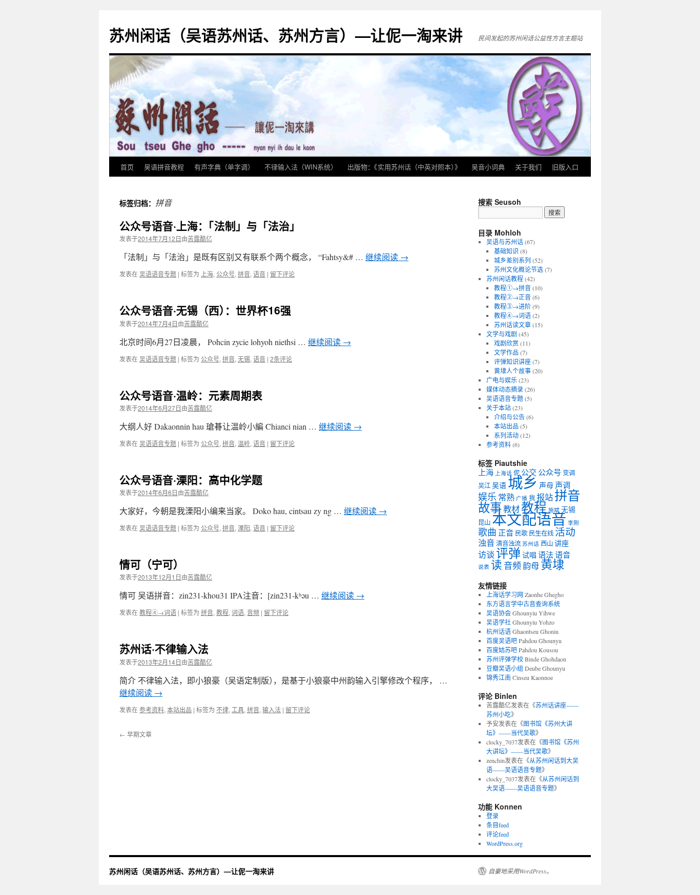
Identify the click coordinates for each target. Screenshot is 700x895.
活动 (565, 532)
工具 (238, 709)
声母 (546, 485)
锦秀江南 (498, 677)
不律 (222, 709)
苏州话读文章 (512, 325)
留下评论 (282, 273)
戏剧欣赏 (506, 343)
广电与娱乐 (501, 380)
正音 (505, 532)
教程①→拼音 (512, 288)
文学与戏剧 (501, 334)
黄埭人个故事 (512, 371)
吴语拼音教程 (164, 167)
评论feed (497, 834)
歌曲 (487, 532)
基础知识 (506, 251)
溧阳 (244, 527)
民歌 (521, 533)
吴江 (484, 485)
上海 (207, 273)
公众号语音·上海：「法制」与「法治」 (209, 225)
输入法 (271, 709)
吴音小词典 (488, 167)
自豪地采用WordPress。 (520, 871)
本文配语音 (529, 519)
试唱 (529, 555)
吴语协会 (498, 613)
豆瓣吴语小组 (504, 668)
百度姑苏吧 (501, 650)
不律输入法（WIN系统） (300, 167)
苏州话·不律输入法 (164, 648)
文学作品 (506, 352)
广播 (521, 498)
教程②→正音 (512, 297)
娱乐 (487, 497)
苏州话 (530, 543)
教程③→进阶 (512, 306)
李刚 (573, 522)
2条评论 (281, 358)
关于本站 (498, 407)
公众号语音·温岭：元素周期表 (190, 394)
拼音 (244, 273)
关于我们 (528, 167)
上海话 (503, 473)
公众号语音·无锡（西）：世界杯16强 (205, 309)
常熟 (506, 497)
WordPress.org (504, 843)
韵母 (531, 565)
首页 (127, 167)
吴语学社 (498, 622)
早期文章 (135, 734)
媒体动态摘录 (504, 389)
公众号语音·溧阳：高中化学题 (190, 479)
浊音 (486, 542)
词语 (238, 612)
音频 (253, 612)
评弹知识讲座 (512, 361)
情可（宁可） (151, 563)
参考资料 (151, 709)
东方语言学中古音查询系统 (523, 604)
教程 (222, 612)
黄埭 (552, 564)
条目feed (497, 825)
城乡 (523, 482)
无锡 (244, 358)
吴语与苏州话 (504, 242)
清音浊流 (508, 543)
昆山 (484, 522)
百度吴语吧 (501, 640)
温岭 (244, 443)
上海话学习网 (504, 594)
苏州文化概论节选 (518, 269)
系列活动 (506, 435)
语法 (545, 554)
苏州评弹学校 (504, 659)
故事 (490, 507)
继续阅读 (386, 256)
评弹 (508, 553)
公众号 (225, 273)
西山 (547, 543)
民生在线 (541, 533)
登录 (492, 816)
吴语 (499, 485)
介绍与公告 (509, 417)
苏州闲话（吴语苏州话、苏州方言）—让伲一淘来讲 (286, 35)
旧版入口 (565, 167)
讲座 (561, 543)
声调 (562, 485)
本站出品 (179, 709)
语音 (259, 273)
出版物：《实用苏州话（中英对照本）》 (404, 167)
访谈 (486, 554)
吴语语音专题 (157, 273)
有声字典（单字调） (224, 167)
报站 (545, 497)
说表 (483, 566)
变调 (569, 472)
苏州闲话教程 (504, 278)
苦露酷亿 (200, 238)
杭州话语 (498, 631)
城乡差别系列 (512, 260)
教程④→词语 (157, 612)
